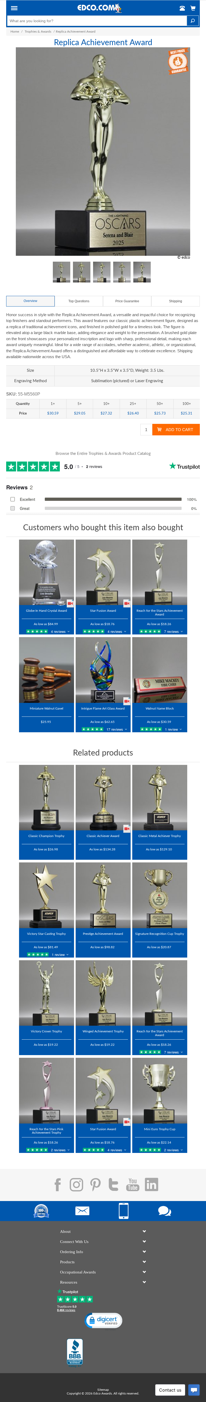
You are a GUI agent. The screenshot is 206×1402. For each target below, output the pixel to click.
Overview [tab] (30, 301)
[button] (14, 9)
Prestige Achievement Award (103, 933)
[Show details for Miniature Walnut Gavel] (46, 670)
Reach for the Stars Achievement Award (160, 612)
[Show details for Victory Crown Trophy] (46, 993)
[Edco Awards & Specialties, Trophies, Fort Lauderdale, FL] (75, 1353)
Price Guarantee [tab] (127, 301)
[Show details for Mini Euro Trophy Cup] (159, 1091)
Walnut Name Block (160, 708)
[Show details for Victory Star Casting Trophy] (46, 895)
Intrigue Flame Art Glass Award (103, 708)
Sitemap (103, 1389)
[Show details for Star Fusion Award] (103, 572)
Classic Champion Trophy (46, 836)
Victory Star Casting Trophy (46, 933)
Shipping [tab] (175, 301)
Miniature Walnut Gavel (46, 708)
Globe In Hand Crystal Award (46, 610)
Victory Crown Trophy (46, 1031)
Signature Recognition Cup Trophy (159, 933)
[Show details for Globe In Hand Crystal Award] (46, 572)
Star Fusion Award (103, 610)
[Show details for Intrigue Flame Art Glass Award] (103, 670)
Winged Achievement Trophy (103, 1031)
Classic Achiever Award (103, 836)
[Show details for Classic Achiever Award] (103, 798)
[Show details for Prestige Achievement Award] (103, 895)
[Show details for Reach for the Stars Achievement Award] (159, 572)
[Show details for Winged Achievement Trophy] (103, 993)
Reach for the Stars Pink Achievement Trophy (46, 1131)
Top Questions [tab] (78, 301)
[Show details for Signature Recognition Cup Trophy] (159, 895)
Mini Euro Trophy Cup (159, 1129)
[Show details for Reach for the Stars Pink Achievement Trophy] (46, 1091)
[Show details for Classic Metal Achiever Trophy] (159, 798)
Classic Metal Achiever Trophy (159, 836)
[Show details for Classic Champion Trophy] (46, 798)
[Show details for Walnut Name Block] (159, 670)
